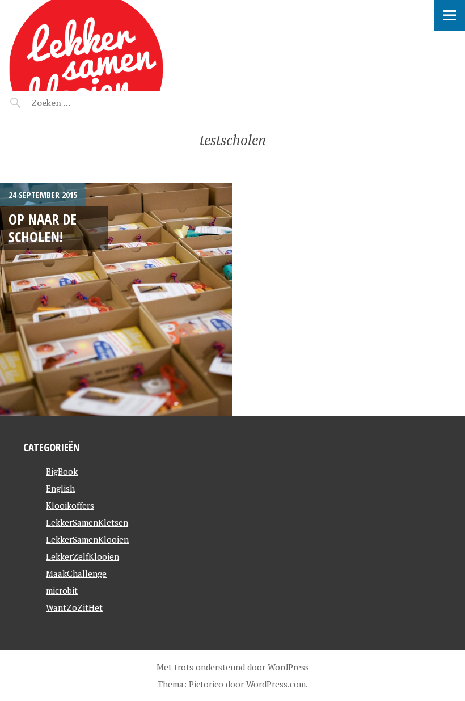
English (60, 488)
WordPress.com (276, 684)
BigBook (62, 471)
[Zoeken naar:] (78, 103)
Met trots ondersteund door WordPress (233, 667)
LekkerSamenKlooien (87, 539)
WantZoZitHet (74, 607)
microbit (62, 590)
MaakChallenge (76, 573)
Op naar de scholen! (43, 227)
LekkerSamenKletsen (87, 522)
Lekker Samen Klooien (107, 14)
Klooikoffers (70, 505)
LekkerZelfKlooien (82, 556)
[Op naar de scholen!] (116, 299)
